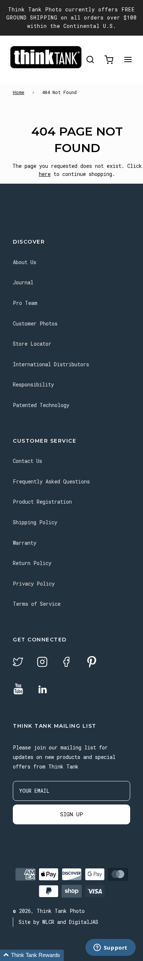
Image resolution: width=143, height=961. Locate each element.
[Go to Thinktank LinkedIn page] (42, 690)
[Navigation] (128, 60)
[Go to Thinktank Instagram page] (42, 663)
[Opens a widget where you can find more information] (110, 948)
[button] (32, 955)
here (45, 173)
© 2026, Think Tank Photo (49, 910)
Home (18, 92)
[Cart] (108, 60)
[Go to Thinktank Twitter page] (18, 663)
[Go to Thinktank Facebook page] (66, 663)
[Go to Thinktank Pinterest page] (91, 662)
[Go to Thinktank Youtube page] (18, 689)
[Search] (90, 60)
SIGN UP (71, 814)
